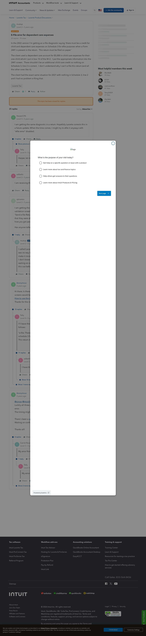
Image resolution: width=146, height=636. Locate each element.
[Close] (113, 143)
